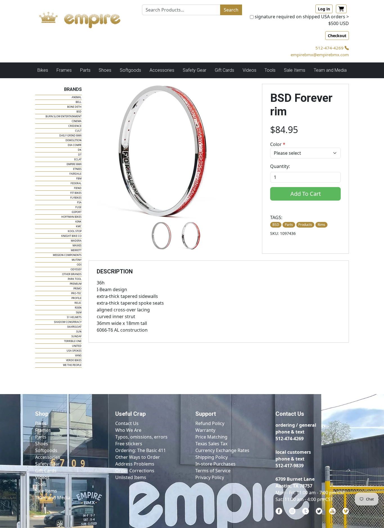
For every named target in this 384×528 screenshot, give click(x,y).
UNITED (77, 346)
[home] (85, 18)
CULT (78, 130)
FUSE (78, 207)
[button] (160, 236)
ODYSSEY (76, 269)
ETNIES (77, 169)
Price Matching (211, 437)
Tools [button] (270, 70)
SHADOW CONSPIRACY (68, 322)
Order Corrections (134, 471)
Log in (324, 9)
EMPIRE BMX (74, 164)
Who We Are (128, 430)
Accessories (47, 457)
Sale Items (46, 491)
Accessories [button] (162, 70)
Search (231, 10)
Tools (40, 484)
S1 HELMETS (74, 317)
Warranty (205, 430)
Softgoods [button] (130, 70)
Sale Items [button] (294, 70)
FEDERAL (76, 183)
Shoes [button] (105, 70)
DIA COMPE (75, 145)
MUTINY (77, 260)
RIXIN (78, 307)
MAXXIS (77, 245)
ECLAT (78, 159)
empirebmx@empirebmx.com (320, 54)
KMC (79, 226)
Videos (42, 477)
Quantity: (280, 166)
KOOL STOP (75, 231)
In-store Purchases (215, 464)
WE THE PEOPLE (72, 365)
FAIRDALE (75, 174)
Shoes (41, 444)
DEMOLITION (73, 140)
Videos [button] (249, 70)
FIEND (78, 188)
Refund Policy (209, 423)
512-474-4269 (330, 48)
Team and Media (330, 70)
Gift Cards (224, 70)
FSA (79, 202)
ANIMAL (77, 97)
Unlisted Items (130, 477)
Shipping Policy (211, 457)
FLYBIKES (76, 197)
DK (80, 150)
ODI (79, 264)
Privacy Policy (209, 477)
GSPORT (77, 212)
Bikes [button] (42, 70)
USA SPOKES (74, 350)
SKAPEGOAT (74, 327)
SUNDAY (76, 336)
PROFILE (76, 298)
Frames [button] (64, 70)
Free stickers (128, 444)
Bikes (40, 423)
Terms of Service (213, 471)
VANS (78, 355)
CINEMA (77, 121)
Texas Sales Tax (211, 444)
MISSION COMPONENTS (67, 255)
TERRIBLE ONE (73, 341)
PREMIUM (76, 284)
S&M (79, 312)
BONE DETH (74, 107)
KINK (78, 221)
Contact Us (127, 423)
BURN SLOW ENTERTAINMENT (64, 116)
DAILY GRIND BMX (70, 135)
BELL (79, 102)
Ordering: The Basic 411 (140, 450)
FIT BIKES (76, 193)
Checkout (337, 35)
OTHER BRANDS (72, 274)
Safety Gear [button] (194, 70)
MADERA (76, 240)
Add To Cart (305, 193)
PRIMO (77, 288)
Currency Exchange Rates (222, 450)
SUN (79, 331)
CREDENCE (75, 126)
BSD (79, 111)
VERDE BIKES (74, 360)
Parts (40, 437)
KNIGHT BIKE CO (71, 236)
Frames (43, 430)
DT (80, 154)
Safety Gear (47, 464)
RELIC (78, 303)
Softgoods (46, 450)
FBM (79, 178)
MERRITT (76, 250)
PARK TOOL (75, 279)
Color (277, 144)
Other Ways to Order (137, 457)
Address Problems (134, 464)
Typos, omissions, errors (141, 437)
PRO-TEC (76, 293)
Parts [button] (85, 70)
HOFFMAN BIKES (71, 217)
